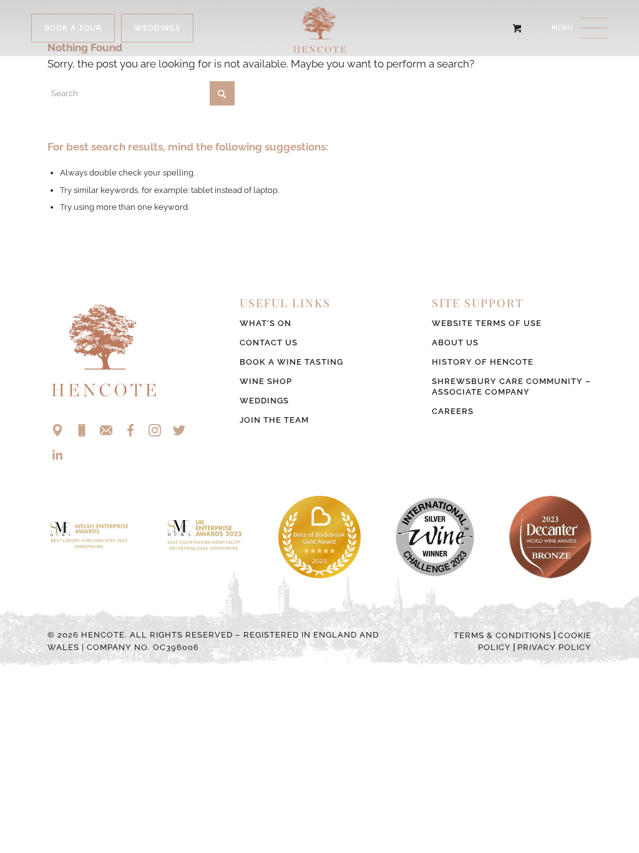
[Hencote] (319, 28)
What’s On (265, 323)
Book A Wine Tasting (291, 362)
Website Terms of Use (487, 323)
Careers (453, 411)
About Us (455, 342)
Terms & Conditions (503, 635)
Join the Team (274, 420)
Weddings (264, 400)
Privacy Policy (554, 647)
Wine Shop (266, 381)
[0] (517, 28)
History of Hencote (483, 362)
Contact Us (269, 342)
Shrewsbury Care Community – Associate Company (511, 387)
